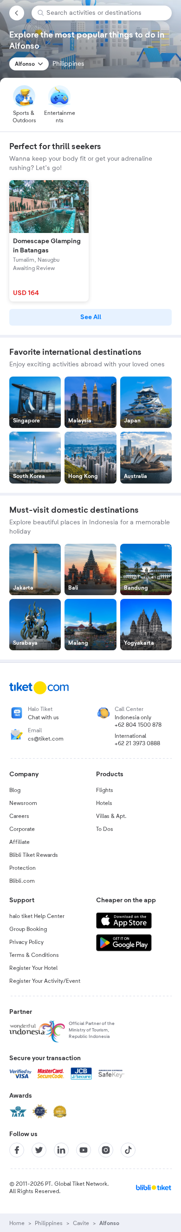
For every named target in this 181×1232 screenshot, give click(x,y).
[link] (90, 317)
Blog (14, 790)
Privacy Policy (26, 942)
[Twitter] (39, 1150)
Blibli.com (22, 881)
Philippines (49, 1223)
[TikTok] (128, 1150)
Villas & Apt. (111, 816)
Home (17, 1223)
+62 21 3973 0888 (137, 743)
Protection (22, 868)
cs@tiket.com (46, 738)
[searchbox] (105, 13)
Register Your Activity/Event (44, 981)
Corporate (22, 829)
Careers (19, 816)
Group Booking (28, 929)
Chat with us (43, 717)
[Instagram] (105, 1150)
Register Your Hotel (33, 968)
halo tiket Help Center (37, 916)
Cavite (81, 1223)
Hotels (104, 803)
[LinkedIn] (61, 1150)
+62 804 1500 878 (138, 725)
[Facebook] (16, 1150)
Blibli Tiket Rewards (33, 855)
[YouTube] (83, 1150)
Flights (104, 790)
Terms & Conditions (34, 955)
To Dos (104, 829)
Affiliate (19, 842)
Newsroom (23, 803)
